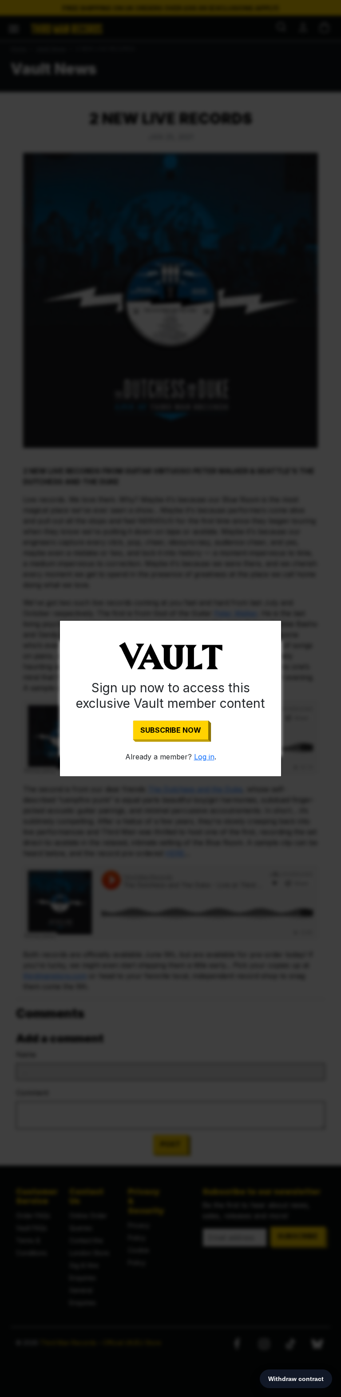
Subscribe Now (170, 730)
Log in (204, 756)
